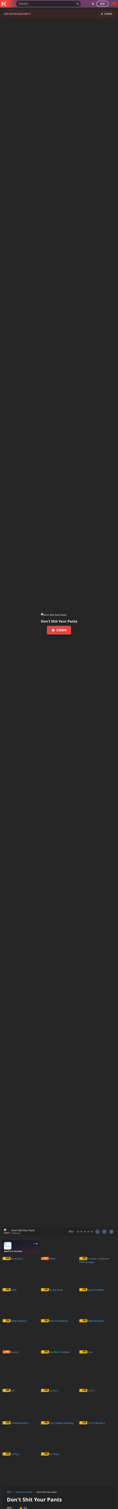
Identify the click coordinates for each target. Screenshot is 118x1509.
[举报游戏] (104, 1231)
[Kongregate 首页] (3, 4)
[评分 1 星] (78, 1231)
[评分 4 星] (88, 1231)
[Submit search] (77, 3)
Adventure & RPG (24, 1492)
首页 (9, 1492)
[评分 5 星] (91, 1231)
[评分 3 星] (84, 1231)
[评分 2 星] (81, 1231)
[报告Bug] (97, 1231)
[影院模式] (111, 1231)
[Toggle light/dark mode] (93, 3)
